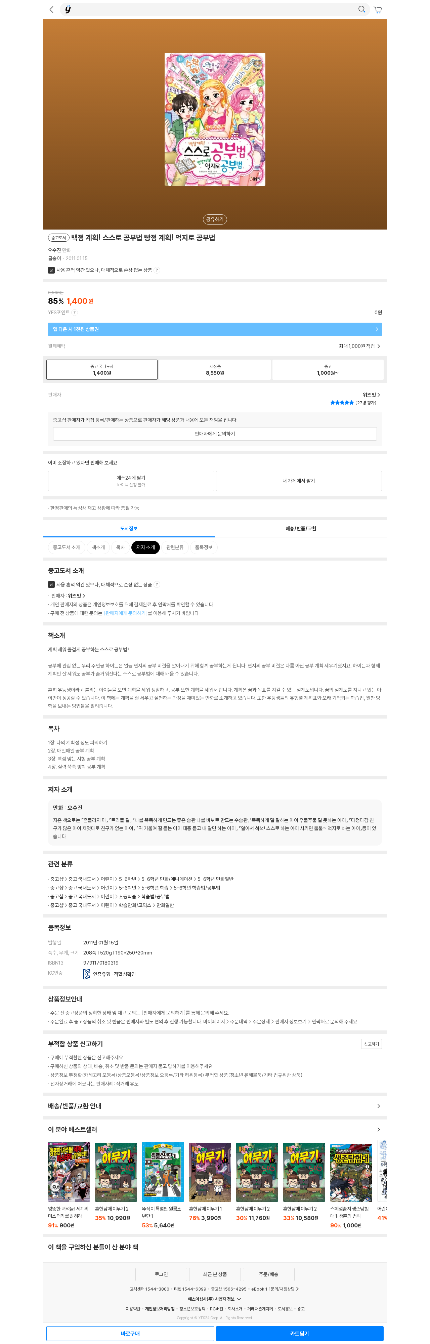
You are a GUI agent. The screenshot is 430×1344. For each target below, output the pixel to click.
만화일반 (165, 905)
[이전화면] (51, 9)
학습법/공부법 (155, 896)
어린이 (107, 879)
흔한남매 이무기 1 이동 (210, 1186)
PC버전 (216, 1308)
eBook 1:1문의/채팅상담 (273, 1289)
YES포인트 (59, 312)
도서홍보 (285, 1308)
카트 (378, 10)
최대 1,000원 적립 (357, 346)
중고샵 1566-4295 (229, 1289)
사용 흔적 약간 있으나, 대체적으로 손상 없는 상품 (104, 270)
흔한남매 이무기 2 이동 (116, 1186)
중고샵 (56, 879)
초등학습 (127, 896)
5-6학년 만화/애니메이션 (166, 879)
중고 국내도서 (82, 879)
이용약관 (133, 1308)
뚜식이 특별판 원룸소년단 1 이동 (163, 1185)
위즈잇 (74, 596)
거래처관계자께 (260, 1308)
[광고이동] (361, 9)
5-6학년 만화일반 (215, 879)
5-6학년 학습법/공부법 (197, 888)
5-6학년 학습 (155, 888)
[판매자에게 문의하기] (125, 613)
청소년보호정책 (192, 1308)
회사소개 (235, 1308)
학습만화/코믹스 (135, 905)
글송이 (54, 258)
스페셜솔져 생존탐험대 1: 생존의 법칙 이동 (351, 1186)
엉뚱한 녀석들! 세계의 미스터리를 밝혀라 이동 (69, 1185)
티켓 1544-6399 (190, 1289)
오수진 (54, 250)
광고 (301, 1308)
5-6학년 (127, 879)
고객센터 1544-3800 (149, 1289)
